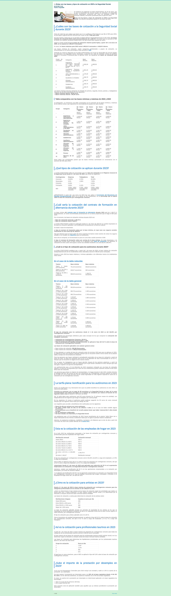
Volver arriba (114, 593)
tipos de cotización (100, 241)
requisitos (73, 235)
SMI (90, 50)
